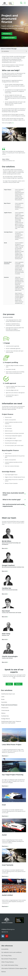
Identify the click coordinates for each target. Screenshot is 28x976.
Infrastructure (4, 707)
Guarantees (4, 702)
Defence (3, 713)
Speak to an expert (9, 37)
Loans (2, 696)
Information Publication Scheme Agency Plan (14, 968)
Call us (9, 684)
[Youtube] (6, 936)
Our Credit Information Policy (9, 965)
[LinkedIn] (2, 936)
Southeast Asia (5, 716)
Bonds (2, 699)
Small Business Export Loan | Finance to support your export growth (11, 722)
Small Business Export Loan (8, 694)
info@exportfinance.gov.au (7, 929)
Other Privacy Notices (7, 962)
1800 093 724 (4, 932)
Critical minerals (5, 710)
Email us (18, 684)
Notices (3, 971)
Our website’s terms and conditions (11, 952)
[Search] (21, 3)
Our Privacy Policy (6, 955)
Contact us (7, 33)
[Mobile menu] (25, 3)
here (13, 122)
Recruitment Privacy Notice (9, 959)
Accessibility (4, 949)
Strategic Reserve (5, 718)
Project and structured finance (9, 705)
